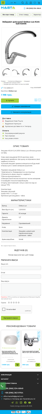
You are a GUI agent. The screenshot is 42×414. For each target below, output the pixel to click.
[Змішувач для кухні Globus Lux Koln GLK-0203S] (21, 47)
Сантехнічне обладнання (15, 81)
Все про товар (8, 15)
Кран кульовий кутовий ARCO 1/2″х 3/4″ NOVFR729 (31, 352)
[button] (9, 302)
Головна (3, 81)
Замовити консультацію (22, 112)
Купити (11, 100)
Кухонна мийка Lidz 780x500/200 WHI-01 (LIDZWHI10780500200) (10, 352)
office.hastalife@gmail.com (13, 396)
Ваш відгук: (5, 281)
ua (12, 2)
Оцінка (3, 303)
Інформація (6, 374)
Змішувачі (27, 81)
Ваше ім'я (4, 264)
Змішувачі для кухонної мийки (12, 82)
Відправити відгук (11, 318)
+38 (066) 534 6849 (33, 8)
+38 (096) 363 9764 (14, 393)
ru (15, 2)
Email (3, 273)
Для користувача (9, 383)
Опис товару (24, 15)
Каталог (5, 379)
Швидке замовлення (22, 106)
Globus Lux (12, 91)
